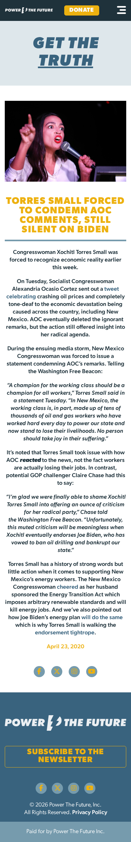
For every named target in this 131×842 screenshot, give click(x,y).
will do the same (102, 618)
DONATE (81, 10)
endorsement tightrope (64, 633)
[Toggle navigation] (121, 10)
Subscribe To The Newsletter (65, 756)
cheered (67, 587)
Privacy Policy (89, 813)
